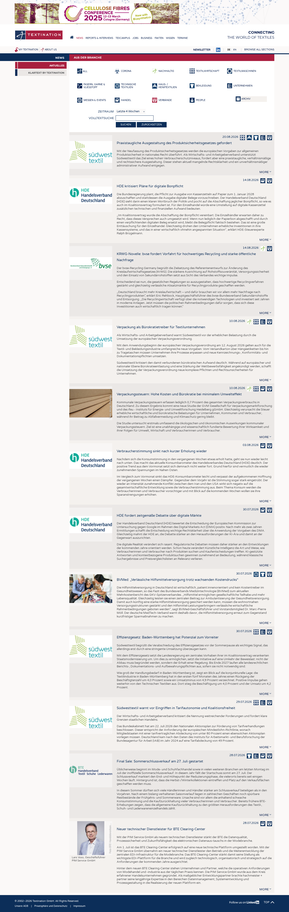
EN (234, 49)
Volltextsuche (101, 118)
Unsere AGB (21, 906)
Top (266, 902)
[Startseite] (39, 40)
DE (228, 49)
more (264, 172)
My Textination (28, 49)
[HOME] (72, 37)
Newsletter (201, 49)
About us (51, 49)
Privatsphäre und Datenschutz (50, 906)
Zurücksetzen (152, 124)
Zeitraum (106, 111)
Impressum (79, 906)
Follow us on (238, 902)
